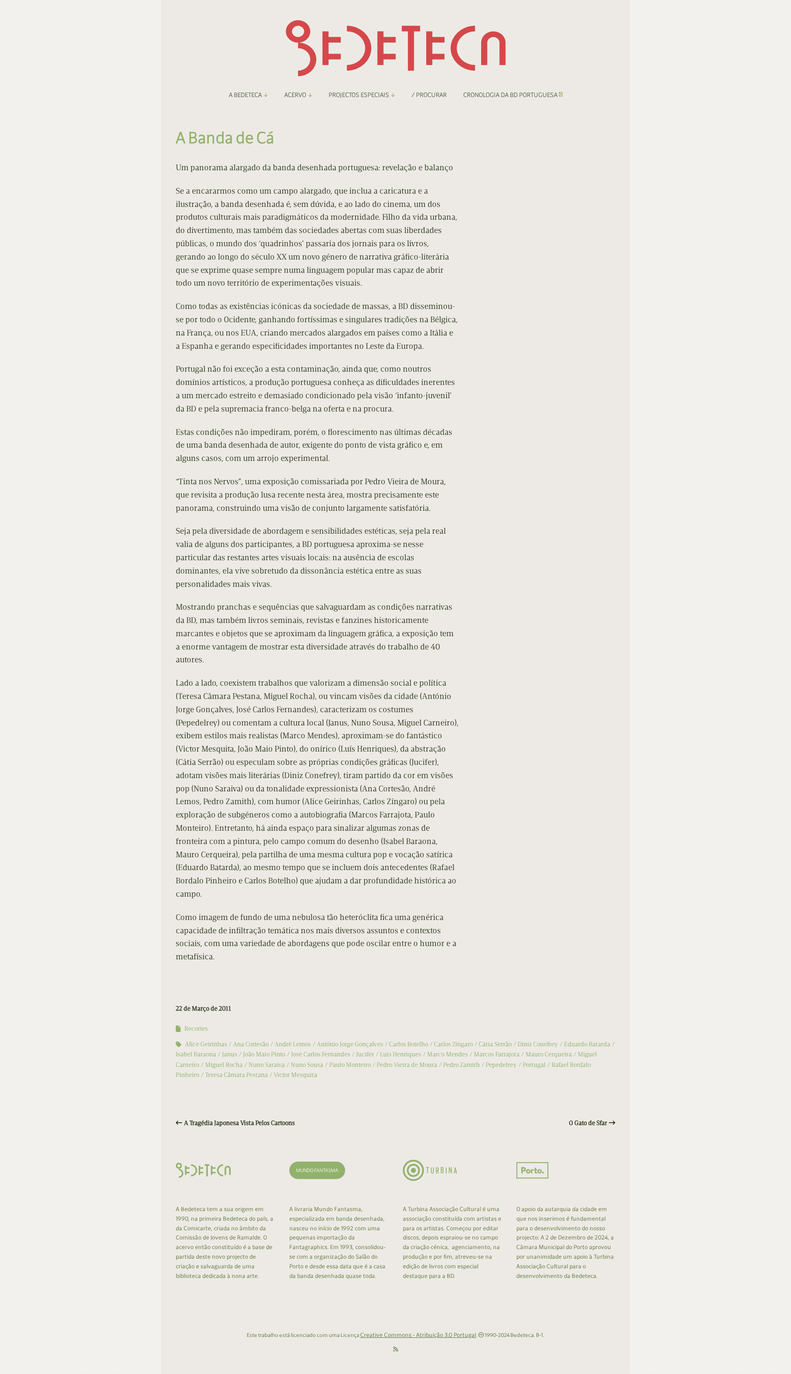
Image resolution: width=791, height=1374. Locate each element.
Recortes (196, 1029)
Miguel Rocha (224, 1065)
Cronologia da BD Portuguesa (511, 95)
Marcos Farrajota (497, 1054)
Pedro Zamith (461, 1065)
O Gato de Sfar (588, 1123)
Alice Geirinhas (206, 1044)
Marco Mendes (447, 1054)
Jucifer (365, 1054)
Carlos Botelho (408, 1044)
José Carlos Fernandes (320, 1054)
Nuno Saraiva (267, 1065)
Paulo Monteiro (350, 1065)
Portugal (534, 1065)
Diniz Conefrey (538, 1044)
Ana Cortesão (251, 1044)
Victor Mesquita (295, 1075)
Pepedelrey (501, 1065)
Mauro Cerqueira (549, 1054)
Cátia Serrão (495, 1044)
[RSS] (395, 1349)
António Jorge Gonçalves (350, 1044)
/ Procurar (429, 95)
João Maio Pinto (264, 1054)
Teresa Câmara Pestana (236, 1075)
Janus (229, 1054)
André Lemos (293, 1044)
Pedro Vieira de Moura (407, 1065)
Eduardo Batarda (587, 1044)
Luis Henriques (400, 1054)
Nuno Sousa (307, 1065)
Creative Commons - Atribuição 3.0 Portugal (418, 1334)
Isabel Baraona (196, 1054)
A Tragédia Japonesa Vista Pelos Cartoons (239, 1123)
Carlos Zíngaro (453, 1044)
